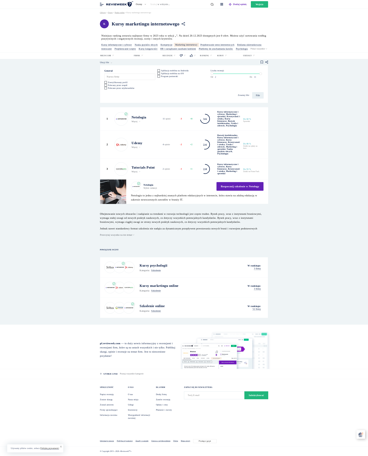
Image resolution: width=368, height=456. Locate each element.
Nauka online (120, 13)
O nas (130, 394)
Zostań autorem (107, 405)
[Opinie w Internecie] (119, 4)
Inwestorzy (133, 410)
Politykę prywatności (49, 448)
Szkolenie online (152, 306)
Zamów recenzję (163, 400)
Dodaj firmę (161, 394)
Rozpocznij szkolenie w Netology (240, 186)
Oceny (110, 13)
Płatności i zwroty (164, 410)
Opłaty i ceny (162, 405)
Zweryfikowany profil (118, 82)
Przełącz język (205, 441)
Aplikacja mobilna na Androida (175, 71)
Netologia (139, 117)
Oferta (175, 441)
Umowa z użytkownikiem (160, 441)
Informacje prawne (107, 441)
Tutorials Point (143, 167)
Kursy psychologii (153, 265)
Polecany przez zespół (117, 85)
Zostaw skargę (106, 400)
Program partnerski (169, 76)
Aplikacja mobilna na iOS (172, 73)
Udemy (137, 143)
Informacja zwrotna (108, 415)
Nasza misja (133, 400)
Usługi (131, 405)
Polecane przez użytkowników (121, 88)
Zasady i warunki (142, 441)
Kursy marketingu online (159, 286)
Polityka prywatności (125, 441)
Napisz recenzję (107, 394)
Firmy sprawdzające (108, 410)
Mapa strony (185, 441)
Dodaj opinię (240, 4)
